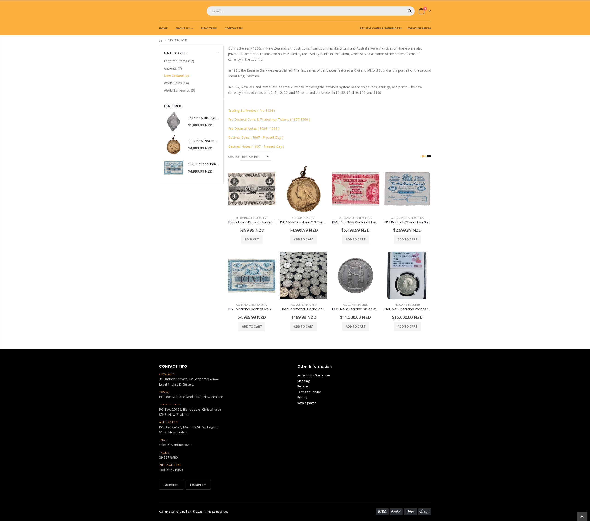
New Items (261, 218)
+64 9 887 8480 (171, 470)
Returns (302, 386)
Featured (262, 304)
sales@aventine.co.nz (175, 444)
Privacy (302, 397)
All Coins (298, 218)
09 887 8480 (168, 457)
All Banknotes (245, 218)
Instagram (198, 485)
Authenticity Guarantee (313, 375)
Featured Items (179, 61)
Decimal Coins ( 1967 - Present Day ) (256, 137)
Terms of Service (309, 392)
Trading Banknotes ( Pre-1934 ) (251, 110)
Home (160, 40)
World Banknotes (179, 90)
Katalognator (306, 403)
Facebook (171, 485)
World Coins (176, 83)
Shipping (303, 381)
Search (410, 11)
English (310, 218)
